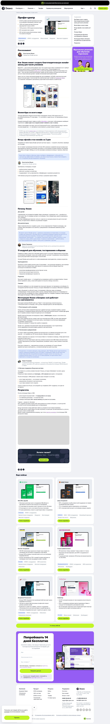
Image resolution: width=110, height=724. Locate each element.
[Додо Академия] (75, 500)
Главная (18, 12)
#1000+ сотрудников (33, 38)
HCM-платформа (37, 691)
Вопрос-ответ (66, 695)
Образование (27, 12)
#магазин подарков (62, 38)
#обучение (21, 40)
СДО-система (37, 693)
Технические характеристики (37, 698)
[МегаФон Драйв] (35, 500)
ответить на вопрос (51, 412)
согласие (6, 712)
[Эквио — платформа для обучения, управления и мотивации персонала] (84, 689)
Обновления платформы (22, 694)
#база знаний (44, 38)
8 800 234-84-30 (66, 698)
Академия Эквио (23, 691)
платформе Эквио (60, 78)
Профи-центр (37, 70)
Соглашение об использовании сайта (44, 715)
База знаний (65, 693)
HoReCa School (37, 695)
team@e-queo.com (82, 700)
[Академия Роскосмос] (35, 598)
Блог (49, 693)
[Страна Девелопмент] (75, 549)
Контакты (64, 691)
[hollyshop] (75, 598)
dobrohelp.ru (44, 121)
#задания (52, 38)
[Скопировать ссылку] (19, 44)
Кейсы (22, 12)
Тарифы (50, 695)
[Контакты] (95, 8)
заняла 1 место (33, 131)
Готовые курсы (52, 697)
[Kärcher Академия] (35, 549)
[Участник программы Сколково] (87, 718)
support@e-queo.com (36, 677)
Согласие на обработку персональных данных (68, 715)
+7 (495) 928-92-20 (82, 698)
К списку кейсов (55, 625)
